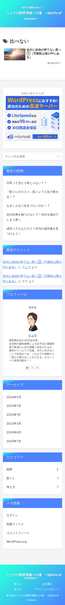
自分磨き (47, 583)
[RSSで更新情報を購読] (37, 367)
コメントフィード (18, 533)
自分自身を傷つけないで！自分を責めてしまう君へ (32, 217)
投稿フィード (15, 524)
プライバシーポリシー (47, 589)
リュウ (26, 267)
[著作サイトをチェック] (27, 367)
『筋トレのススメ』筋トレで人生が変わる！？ (32, 194)
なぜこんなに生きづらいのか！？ (28, 205)
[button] (58, 156)
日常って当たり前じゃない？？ (26, 183)
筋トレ (17, 583)
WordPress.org (16, 541)
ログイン (12, 515)
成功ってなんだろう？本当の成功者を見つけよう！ (32, 231)
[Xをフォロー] (32, 367)
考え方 (17, 589)
